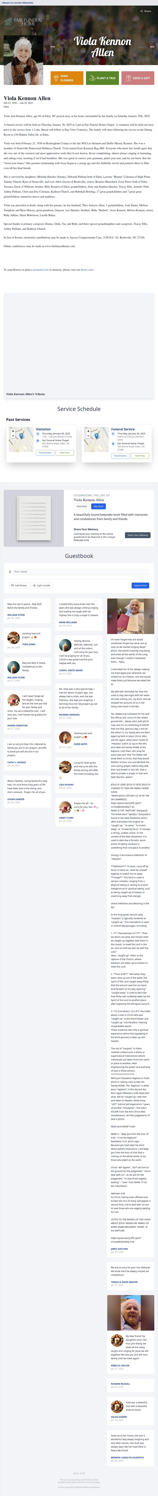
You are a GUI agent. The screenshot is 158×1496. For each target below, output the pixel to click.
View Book (81, 506)
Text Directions (45, 452)
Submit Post (140, 585)
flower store (87, 269)
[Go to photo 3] (130, 632)
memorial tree (41, 269)
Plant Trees (65, 452)
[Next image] (151, 616)
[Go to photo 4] (132, 632)
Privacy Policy (70, 1482)
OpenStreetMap (82, 1487)
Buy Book (98, 506)
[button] (21, 436)
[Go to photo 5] (134, 632)
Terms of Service (87, 1482)
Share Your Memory (138, 535)
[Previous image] (110, 616)
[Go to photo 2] (128, 632)
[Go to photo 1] (127, 632)
